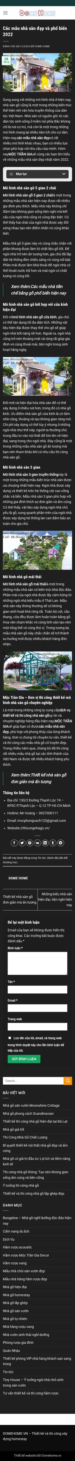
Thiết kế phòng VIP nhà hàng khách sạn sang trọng (37, 1361)
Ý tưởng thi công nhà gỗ (21, 1185)
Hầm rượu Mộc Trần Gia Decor (26, 1255)
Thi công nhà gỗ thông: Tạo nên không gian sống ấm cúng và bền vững (35, 1174)
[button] (5, 13)
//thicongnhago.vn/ (35, 828)
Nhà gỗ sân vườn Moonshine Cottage (31, 1105)
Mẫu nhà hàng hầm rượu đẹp (25, 1279)
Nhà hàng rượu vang (18, 1327)
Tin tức (42, 857)
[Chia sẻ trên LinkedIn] (45, 843)
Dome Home (42, 46)
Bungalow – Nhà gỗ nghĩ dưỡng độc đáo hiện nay (37, 1220)
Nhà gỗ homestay (16, 1295)
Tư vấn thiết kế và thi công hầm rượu (30, 1393)
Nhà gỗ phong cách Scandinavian (28, 1114)
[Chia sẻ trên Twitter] (22, 843)
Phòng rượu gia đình (18, 1343)
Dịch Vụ (8, 1239)
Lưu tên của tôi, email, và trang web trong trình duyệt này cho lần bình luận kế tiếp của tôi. (36, 1044)
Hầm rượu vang (15, 1263)
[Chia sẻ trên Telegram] (60, 843)
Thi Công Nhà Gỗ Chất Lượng (25, 1137)
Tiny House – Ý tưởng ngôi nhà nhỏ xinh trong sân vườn (33, 1382)
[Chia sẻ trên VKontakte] (37, 843)
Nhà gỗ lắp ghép (15, 1303)
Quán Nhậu (11, 1351)
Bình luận (15, 948)
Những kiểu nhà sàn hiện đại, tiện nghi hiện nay (55, 899)
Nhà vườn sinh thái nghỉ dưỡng (26, 1335)
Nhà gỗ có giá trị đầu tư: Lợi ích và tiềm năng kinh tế (36, 1161)
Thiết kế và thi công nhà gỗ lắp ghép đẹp (33, 1194)
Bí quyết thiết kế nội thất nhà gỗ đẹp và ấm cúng (35, 1148)
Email (13, 1000)
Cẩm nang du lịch (16, 1231)
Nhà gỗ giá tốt (13, 1129)
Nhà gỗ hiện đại (15, 1287)
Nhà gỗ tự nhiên (15, 1319)
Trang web (15, 1019)
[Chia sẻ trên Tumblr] (53, 843)
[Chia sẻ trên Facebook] (14, 843)
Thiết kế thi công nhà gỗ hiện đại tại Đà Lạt (35, 1121)
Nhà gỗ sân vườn (16, 1311)
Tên (11, 982)
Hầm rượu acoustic (17, 1247)
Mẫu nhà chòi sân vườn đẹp (24, 1271)
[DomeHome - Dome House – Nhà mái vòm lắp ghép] (37, 13)
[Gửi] (68, 1081)
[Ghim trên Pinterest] (29, 843)
